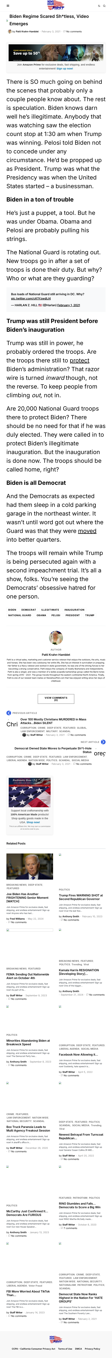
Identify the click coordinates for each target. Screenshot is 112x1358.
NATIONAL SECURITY (19, 1121)
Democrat (28, 609)
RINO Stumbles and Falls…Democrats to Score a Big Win (79, 1205)
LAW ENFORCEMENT (33, 731)
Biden (12, 609)
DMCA (78, 1348)
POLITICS (51, 760)
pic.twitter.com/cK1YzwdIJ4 (31, 298)
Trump (89, 615)
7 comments (70, 1228)
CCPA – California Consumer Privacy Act (33, 1348)
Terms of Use (65, 1348)
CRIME (42, 727)
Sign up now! (65, 68)
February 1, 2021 (68, 305)
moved (87, 530)
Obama (41, 615)
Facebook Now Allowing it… (78, 1054)
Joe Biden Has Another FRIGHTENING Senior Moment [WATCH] (27, 897)
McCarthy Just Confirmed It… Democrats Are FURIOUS (27, 1213)
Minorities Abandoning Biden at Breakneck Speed (28, 1042)
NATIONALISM (67, 1284)
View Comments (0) (56, 699)
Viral (86, 964)
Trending (77, 964)
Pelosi (55, 615)
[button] (7, 6)
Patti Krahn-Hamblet (56, 654)
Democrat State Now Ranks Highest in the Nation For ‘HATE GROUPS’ (81, 1297)
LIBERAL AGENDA (17, 760)
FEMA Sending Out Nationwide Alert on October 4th (27, 976)
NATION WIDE (37, 760)
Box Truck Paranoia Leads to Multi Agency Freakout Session (28, 1128)
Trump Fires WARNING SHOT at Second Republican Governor (81, 897)
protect (79, 360)
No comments (74, 31)
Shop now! (33, 822)
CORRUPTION (28, 727)
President (73, 615)
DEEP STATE (54, 727)
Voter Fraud (35, 1285)
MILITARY (52, 731)
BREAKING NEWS (16, 884)
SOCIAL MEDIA (80, 760)
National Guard (19, 615)
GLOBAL (81, 727)
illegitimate (50, 609)
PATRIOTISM (80, 1197)
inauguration (74, 609)
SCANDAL (65, 731)
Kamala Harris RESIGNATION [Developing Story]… (79, 972)
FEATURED (69, 727)
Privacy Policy (92, 1348)
